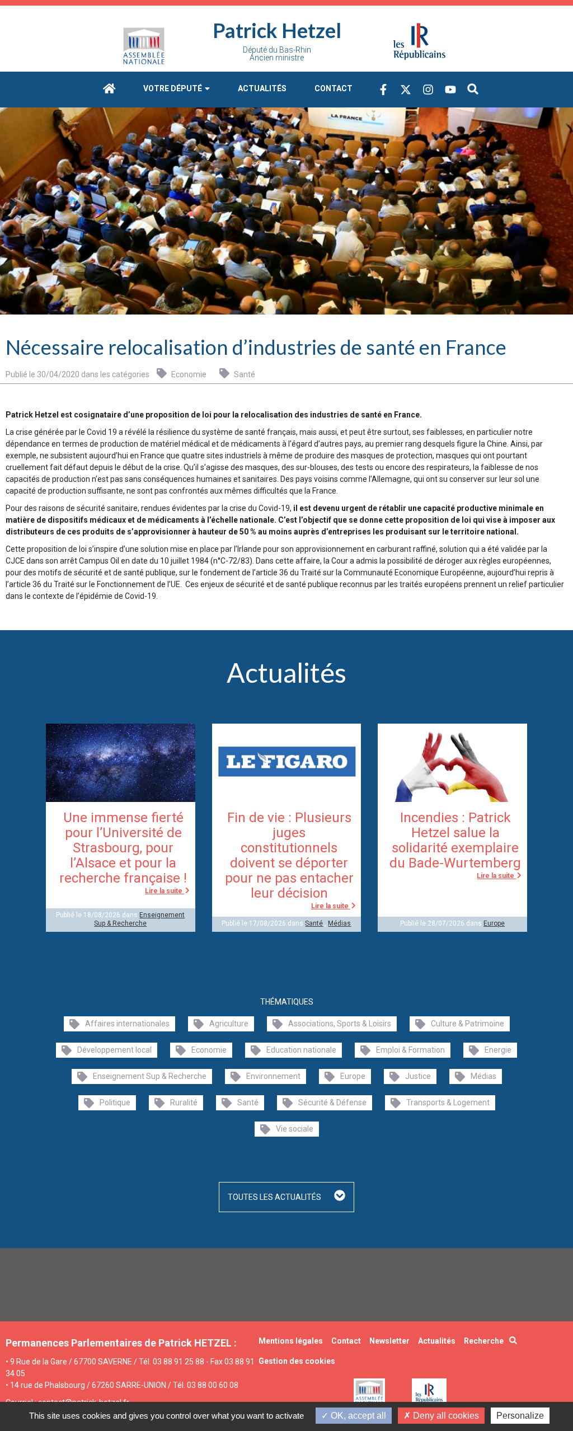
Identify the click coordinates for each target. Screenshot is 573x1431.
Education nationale (301, 1049)
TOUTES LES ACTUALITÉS (275, 1197)
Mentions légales (291, 1340)
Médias (339, 923)
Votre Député (173, 88)
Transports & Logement (448, 1102)
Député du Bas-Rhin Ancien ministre (277, 54)
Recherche (484, 1340)
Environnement (273, 1076)
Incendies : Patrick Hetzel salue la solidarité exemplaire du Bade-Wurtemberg (455, 840)
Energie (498, 1049)
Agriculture (228, 1023)
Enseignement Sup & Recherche (139, 919)
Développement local (114, 1049)
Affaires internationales (127, 1023)
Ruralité (184, 1102)
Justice (418, 1076)
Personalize (520, 1415)
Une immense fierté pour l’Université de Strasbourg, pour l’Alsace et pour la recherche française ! (123, 848)
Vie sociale (294, 1128)
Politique (115, 1102)
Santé (243, 374)
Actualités (262, 88)
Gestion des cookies (297, 1361)
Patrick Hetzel (277, 30)
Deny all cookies (445, 1415)
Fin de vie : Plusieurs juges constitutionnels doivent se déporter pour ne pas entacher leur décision (289, 855)
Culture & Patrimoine (467, 1023)
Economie (188, 374)
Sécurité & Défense (332, 1102)
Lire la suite (164, 891)
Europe (494, 923)
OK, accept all (357, 1415)
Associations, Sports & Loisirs (339, 1023)
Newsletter (389, 1340)
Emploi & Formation (410, 1049)
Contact (333, 88)
